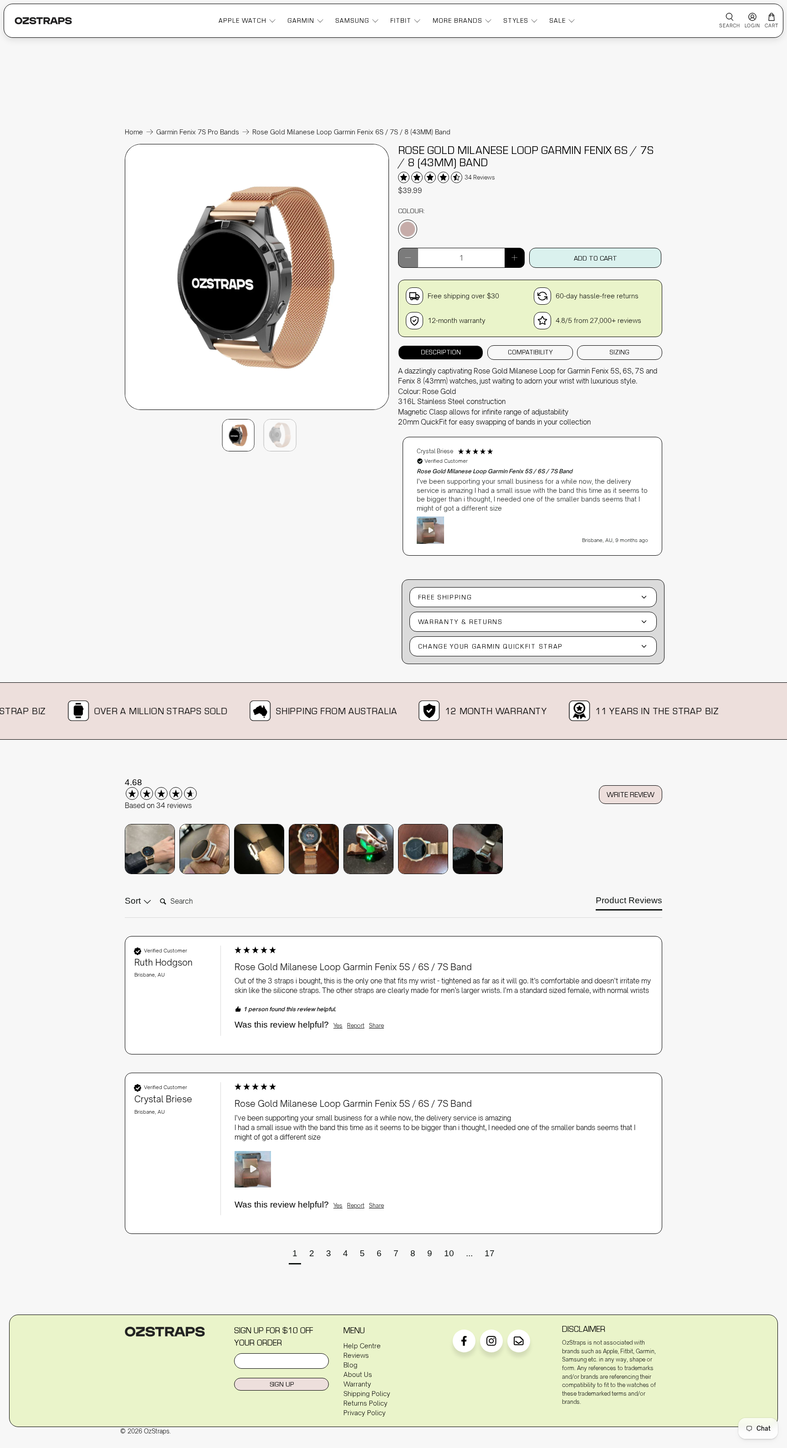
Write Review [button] (630, 794)
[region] (532, 492)
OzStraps (156, 1431)
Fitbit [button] (400, 20)
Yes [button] (337, 1025)
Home (134, 132)
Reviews (356, 1355)
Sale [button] (557, 20)
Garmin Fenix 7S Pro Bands (197, 132)
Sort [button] (134, 901)
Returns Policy (365, 1403)
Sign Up (282, 1384)
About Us (357, 1374)
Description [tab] (441, 352)
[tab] (629, 903)
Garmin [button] (300, 20)
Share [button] (376, 1025)
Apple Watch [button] (242, 20)
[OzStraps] (43, 21)
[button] (532, 496)
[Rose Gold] (407, 229)
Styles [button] (515, 20)
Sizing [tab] (619, 352)
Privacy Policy (364, 1413)
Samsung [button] (352, 20)
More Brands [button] (457, 20)
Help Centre (362, 1346)
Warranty (357, 1384)
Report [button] (355, 1025)
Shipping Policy (366, 1393)
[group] (172, 788)
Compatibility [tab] (530, 352)
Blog (350, 1365)
